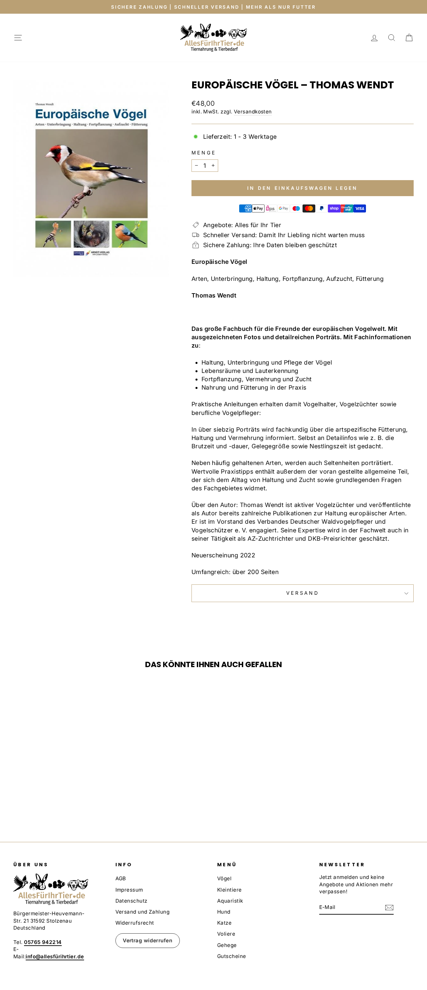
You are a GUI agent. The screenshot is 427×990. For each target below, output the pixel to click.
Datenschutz (131, 901)
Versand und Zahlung (142, 912)
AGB (120, 878)
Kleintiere (229, 890)
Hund (224, 912)
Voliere (226, 934)
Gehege (227, 945)
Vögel (224, 878)
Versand (302, 593)
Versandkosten (253, 111)
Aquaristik (230, 901)
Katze (224, 923)
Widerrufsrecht (134, 923)
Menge (204, 152)
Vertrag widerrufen (147, 940)
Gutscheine (231, 956)
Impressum (129, 890)
